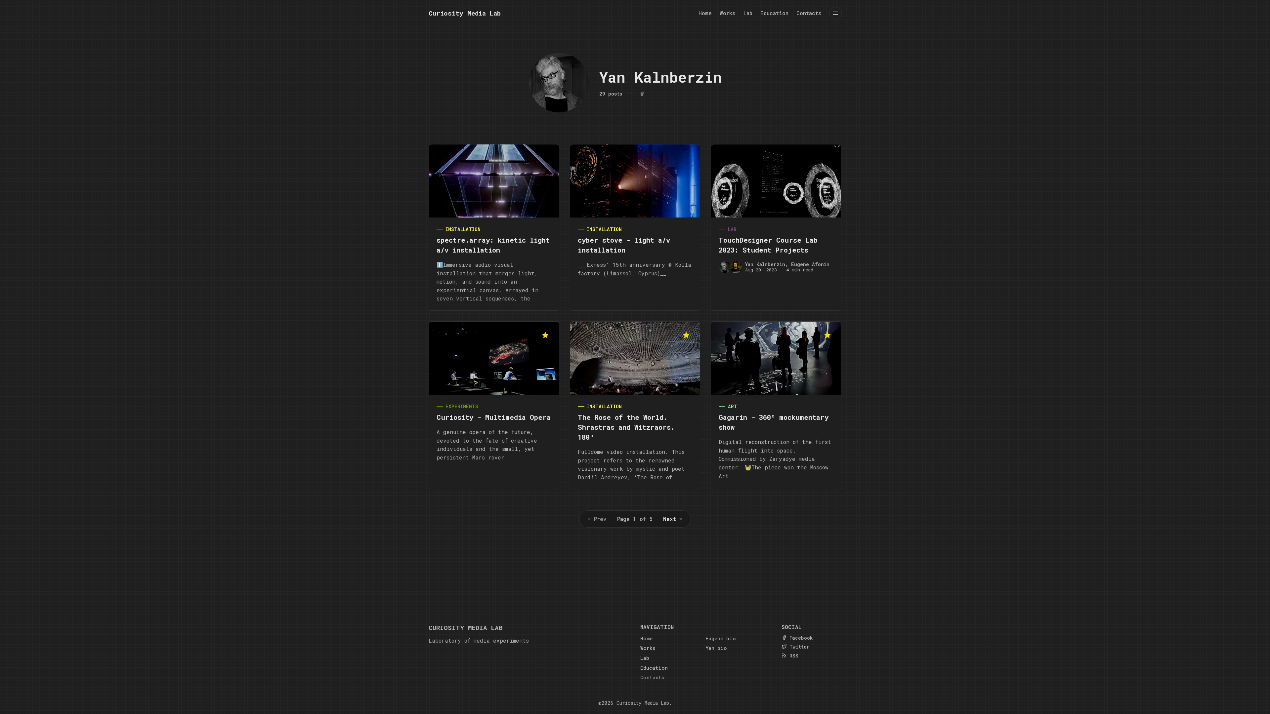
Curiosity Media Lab (642, 703)
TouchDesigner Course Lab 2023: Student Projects (768, 245)
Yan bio (716, 648)
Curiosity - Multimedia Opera (494, 417)
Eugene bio (720, 638)
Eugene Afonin (810, 264)
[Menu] (835, 13)
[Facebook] (642, 94)
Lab (747, 13)
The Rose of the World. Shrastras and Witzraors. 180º (626, 427)
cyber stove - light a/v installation (624, 245)
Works (728, 13)
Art (732, 406)
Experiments (461, 406)
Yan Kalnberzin (765, 264)
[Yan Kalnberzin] (725, 267)
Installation (463, 229)
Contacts (809, 13)
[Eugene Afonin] (735, 267)
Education (774, 13)
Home (705, 13)
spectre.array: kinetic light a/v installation (493, 245)
